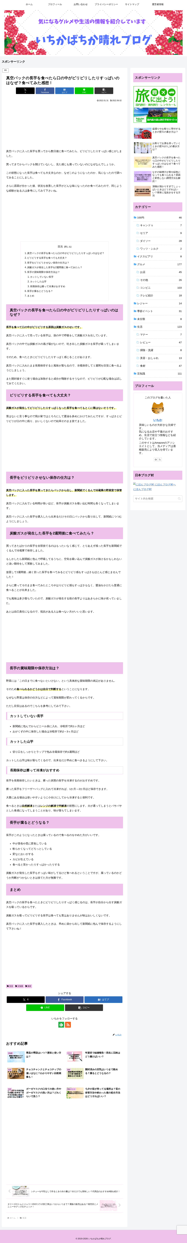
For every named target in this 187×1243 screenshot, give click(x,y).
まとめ (30, 295)
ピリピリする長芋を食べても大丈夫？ (47, 257)
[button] (104, 90)
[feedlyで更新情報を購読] (61, 1025)
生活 (11, 986)
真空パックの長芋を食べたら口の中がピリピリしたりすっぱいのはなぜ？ (65, 253)
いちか (157, 420)
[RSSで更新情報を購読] (68, 1025)
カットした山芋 (38, 281)
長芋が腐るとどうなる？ (40, 291)
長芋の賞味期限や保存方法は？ (43, 272)
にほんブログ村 (142, 489)
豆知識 (20, 986)
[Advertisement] (64, 124)
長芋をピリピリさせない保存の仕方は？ (48, 262)
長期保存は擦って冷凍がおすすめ (47, 286)
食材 (29, 986)
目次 (60, 246)
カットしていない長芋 (41, 276)
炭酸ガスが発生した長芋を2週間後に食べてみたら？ (54, 267)
